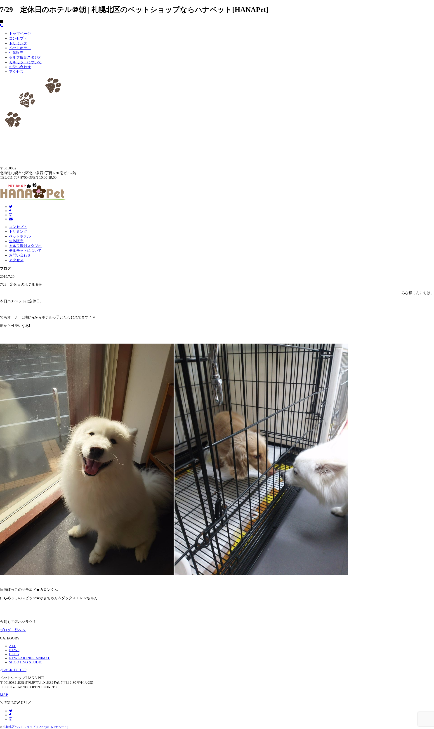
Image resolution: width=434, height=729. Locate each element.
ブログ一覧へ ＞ (13, 630)
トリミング (18, 43)
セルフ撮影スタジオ (25, 57)
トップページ (20, 34)
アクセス (16, 72)
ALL (12, 646)
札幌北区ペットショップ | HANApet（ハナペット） (36, 727)
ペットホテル (20, 48)
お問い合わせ (20, 67)
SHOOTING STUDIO (25, 662)
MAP (4, 695)
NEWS (14, 650)
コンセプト (18, 38)
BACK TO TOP (14, 670)
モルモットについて (25, 62)
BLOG (14, 654)
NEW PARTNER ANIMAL (29, 658)
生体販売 (16, 53)
